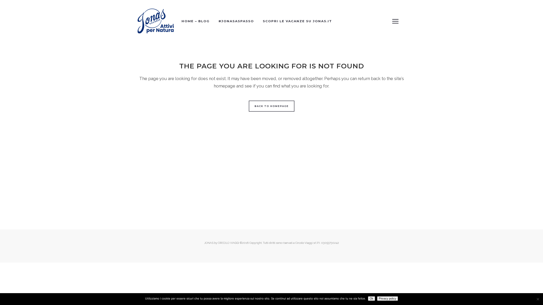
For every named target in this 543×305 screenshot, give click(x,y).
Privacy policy (387, 298)
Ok (371, 298)
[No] (538, 299)
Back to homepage (272, 106)
